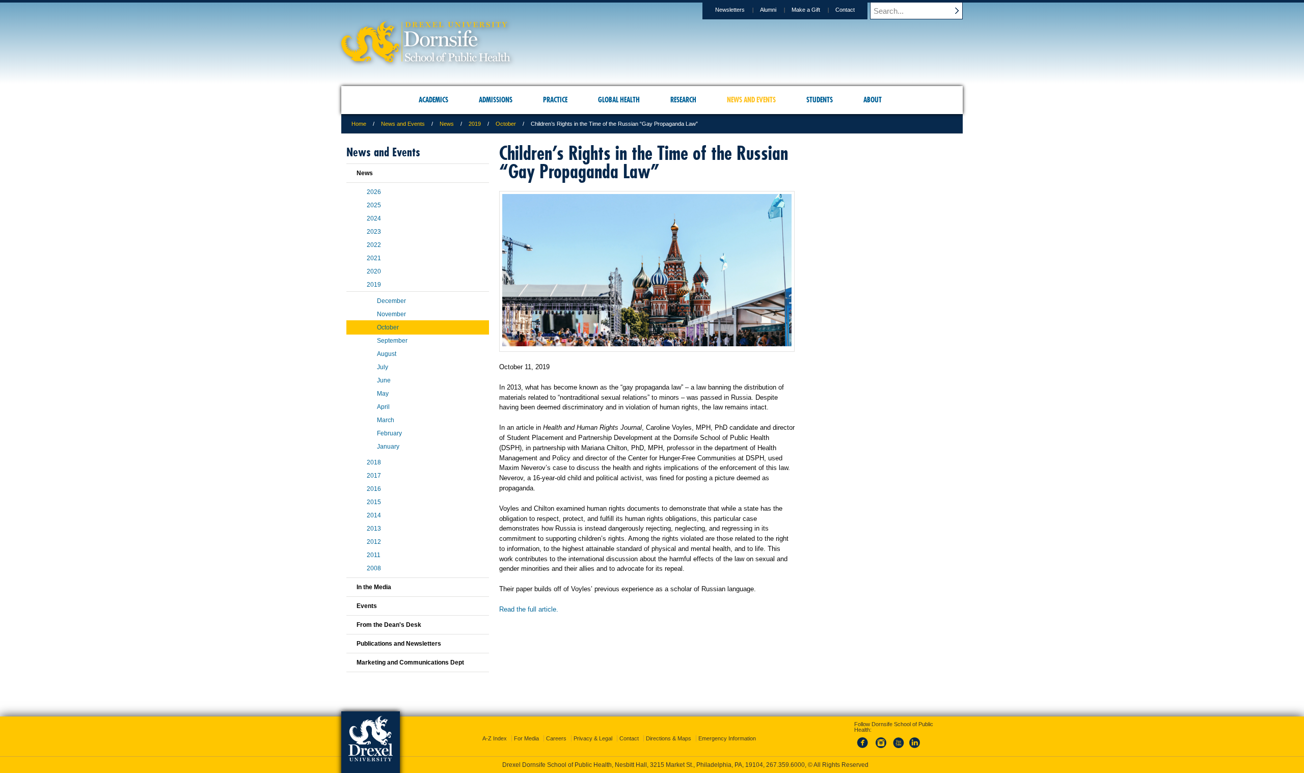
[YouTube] (898, 749)
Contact (845, 10)
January (388, 446)
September (392, 340)
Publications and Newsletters (399, 643)
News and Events (403, 124)
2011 (374, 555)
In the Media (374, 587)
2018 (374, 462)
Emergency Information (727, 738)
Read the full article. (528, 609)
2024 (374, 218)
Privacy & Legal (593, 738)
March (385, 420)
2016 (374, 488)
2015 (374, 502)
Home (358, 124)
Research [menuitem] (683, 99)
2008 (374, 568)
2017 (374, 475)
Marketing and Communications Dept (410, 662)
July (382, 367)
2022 (374, 245)
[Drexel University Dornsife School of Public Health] (425, 59)
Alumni (768, 10)
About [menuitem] (872, 99)
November (391, 314)
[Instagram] (881, 749)
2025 (374, 205)
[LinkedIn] (914, 749)
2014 (374, 515)
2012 (374, 541)
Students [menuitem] (819, 99)
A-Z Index (494, 738)
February (389, 433)
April (383, 406)
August (386, 353)
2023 (374, 231)
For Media (526, 738)
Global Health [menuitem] (619, 99)
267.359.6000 (785, 764)
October (506, 124)
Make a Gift (806, 10)
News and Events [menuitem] (751, 99)
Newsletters (730, 10)
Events (367, 606)
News (447, 124)
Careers (556, 738)
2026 (374, 192)
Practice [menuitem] (555, 99)
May (383, 393)
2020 (374, 271)
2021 (374, 258)
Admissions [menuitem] (495, 99)
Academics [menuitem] (433, 99)
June (384, 380)
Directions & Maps (668, 738)
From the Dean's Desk (389, 624)
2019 (475, 124)
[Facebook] (864, 749)
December (391, 301)
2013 (374, 528)
